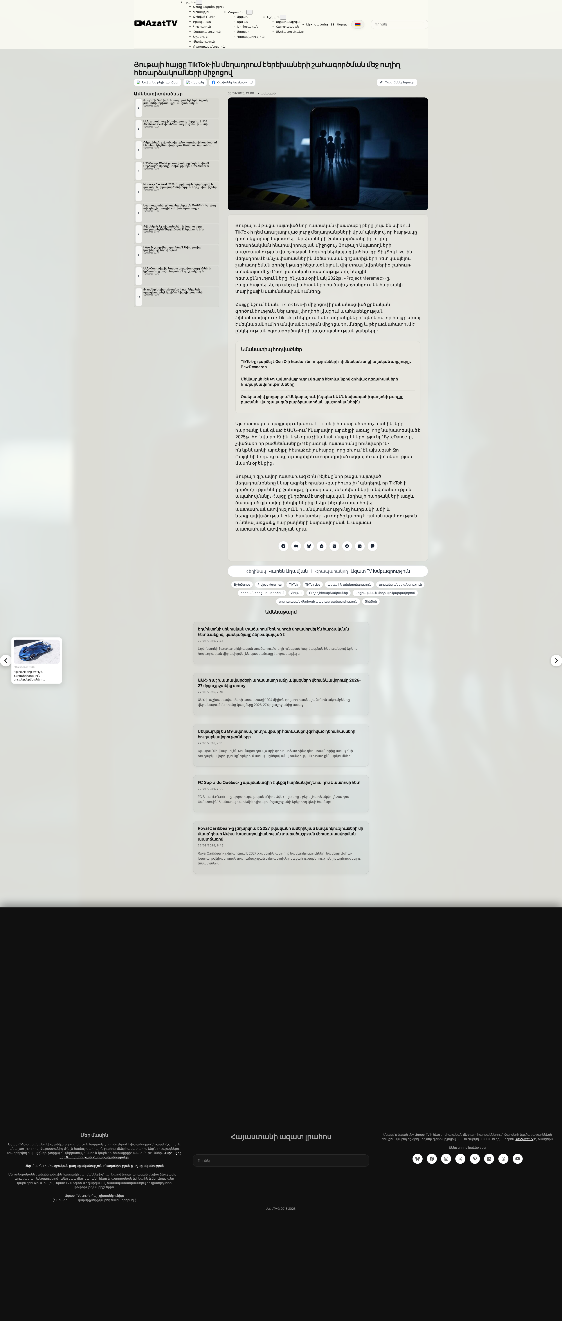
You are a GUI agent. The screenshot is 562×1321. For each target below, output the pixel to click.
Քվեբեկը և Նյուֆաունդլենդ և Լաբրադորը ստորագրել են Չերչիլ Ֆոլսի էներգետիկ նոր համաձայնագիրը (173, 228)
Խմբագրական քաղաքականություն (73, 1166)
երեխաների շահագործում (262, 593)
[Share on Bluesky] (309, 546)
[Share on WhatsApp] (322, 546)
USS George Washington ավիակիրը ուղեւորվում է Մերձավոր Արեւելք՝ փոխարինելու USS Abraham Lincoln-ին (176, 165)
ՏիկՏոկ (371, 601)
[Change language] (357, 24)
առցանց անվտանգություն (400, 584)
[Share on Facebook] (347, 546)
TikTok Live (312, 584)
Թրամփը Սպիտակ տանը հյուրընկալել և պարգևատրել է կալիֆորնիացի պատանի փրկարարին (173, 291)
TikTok (293, 584)
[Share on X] (334, 546)
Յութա (296, 593)
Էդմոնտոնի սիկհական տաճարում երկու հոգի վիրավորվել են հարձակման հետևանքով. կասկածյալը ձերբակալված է (273, 631)
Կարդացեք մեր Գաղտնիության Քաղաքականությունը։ (120, 1155)
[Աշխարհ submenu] (283, 17)
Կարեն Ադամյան (288, 571)
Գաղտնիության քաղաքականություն (134, 1166)
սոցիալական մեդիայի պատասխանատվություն (318, 601)
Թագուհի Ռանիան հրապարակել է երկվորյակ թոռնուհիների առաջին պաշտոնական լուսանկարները (175, 102)
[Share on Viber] (372, 546)
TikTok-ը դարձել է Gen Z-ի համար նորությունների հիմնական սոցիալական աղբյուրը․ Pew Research (326, 364)
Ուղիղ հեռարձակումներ (328, 593)
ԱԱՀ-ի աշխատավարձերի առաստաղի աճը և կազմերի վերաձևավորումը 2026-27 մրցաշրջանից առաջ (279, 682)
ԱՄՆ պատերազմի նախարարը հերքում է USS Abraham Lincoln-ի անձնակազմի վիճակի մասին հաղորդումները (176, 123)
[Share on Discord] (296, 546)
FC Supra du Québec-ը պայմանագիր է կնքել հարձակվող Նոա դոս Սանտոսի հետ (279, 782)
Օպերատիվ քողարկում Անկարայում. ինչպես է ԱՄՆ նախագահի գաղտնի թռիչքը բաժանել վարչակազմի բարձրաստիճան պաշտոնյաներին (322, 399)
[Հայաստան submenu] (249, 12)
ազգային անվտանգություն (349, 584)
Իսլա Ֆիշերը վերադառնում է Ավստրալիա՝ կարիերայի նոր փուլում (172, 249)
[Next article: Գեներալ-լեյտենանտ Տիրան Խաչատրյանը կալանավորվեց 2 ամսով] (556, 660)
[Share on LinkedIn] (360, 546)
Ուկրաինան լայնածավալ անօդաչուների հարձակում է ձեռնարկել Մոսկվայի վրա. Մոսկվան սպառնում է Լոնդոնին (180, 144)
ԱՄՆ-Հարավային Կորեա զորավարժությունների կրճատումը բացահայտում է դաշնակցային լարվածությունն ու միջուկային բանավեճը (177, 270)
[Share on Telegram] (283, 546)
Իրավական (266, 93)
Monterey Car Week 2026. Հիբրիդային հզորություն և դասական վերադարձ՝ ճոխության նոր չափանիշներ (180, 186)
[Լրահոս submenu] (199, 2)
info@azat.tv (524, 1139)
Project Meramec (270, 584)
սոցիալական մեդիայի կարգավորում (385, 593)
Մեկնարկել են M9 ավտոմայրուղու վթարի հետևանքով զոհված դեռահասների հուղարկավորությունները (319, 381)
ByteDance (242, 584)
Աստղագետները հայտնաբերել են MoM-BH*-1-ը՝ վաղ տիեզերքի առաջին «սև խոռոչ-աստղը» (179, 207)
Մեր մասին (33, 1166)
